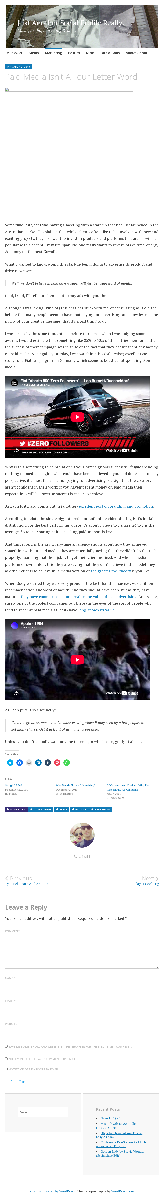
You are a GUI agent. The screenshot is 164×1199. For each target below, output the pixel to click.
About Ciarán (136, 52)
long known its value (96, 609)
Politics (74, 52)
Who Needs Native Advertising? (76, 785)
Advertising (42, 809)
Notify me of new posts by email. (34, 1069)
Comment (12, 931)
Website (11, 1024)
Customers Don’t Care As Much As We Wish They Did (121, 1144)
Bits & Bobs (110, 52)
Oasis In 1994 (110, 1118)
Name (10, 978)
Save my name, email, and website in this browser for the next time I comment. (70, 1046)
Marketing (53, 52)
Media (34, 52)
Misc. (90, 52)
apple (63, 809)
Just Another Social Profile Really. (71, 22)
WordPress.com (122, 1191)
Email (10, 1001)
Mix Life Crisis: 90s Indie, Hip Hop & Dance (119, 1125)
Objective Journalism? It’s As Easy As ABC (119, 1135)
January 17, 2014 (18, 67)
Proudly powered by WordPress (52, 1191)
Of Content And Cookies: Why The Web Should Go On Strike (128, 787)
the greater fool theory (111, 570)
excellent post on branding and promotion (116, 506)
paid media (102, 809)
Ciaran (82, 855)
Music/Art (14, 52)
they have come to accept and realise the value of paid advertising (79, 596)
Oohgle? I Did (13, 785)
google (81, 809)
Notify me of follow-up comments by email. (42, 1059)
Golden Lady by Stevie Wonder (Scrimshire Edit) (120, 1153)
